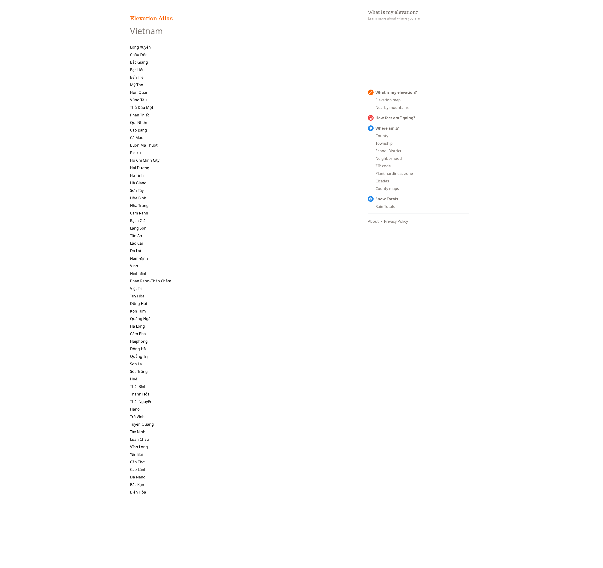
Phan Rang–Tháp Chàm (150, 281)
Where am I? (387, 128)
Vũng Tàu (138, 100)
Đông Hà (138, 348)
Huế (133, 379)
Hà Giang (138, 182)
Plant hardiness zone (394, 173)
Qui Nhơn (138, 122)
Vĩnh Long (139, 446)
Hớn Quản (139, 92)
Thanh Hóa (140, 394)
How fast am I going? (395, 117)
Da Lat (135, 250)
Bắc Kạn (137, 484)
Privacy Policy (396, 221)
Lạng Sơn (138, 228)
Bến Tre (136, 77)
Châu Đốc (138, 54)
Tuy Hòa (137, 296)
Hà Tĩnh (137, 175)
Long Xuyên (140, 47)
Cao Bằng (138, 130)
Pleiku (135, 152)
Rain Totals (385, 206)
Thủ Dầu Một (141, 107)
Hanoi (135, 409)
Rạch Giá (138, 220)
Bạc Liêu (137, 69)
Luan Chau (139, 439)
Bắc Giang (139, 62)
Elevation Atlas (151, 19)
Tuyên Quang (142, 424)
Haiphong (139, 341)
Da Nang (138, 477)
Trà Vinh (137, 416)
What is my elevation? (396, 92)
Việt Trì (136, 288)
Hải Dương (139, 167)
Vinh (134, 265)
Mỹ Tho (136, 84)
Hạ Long (137, 326)
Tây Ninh (137, 431)
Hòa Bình (138, 198)
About (373, 221)
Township (384, 143)
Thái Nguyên (141, 401)
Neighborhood (388, 158)
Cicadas (382, 181)
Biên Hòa (138, 492)
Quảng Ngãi (140, 318)
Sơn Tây (137, 190)
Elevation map (388, 100)
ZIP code (383, 166)
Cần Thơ (137, 462)
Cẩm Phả (138, 333)
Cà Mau (136, 137)
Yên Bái (136, 454)
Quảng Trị (139, 356)
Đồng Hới (138, 303)
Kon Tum (138, 311)
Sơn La (136, 363)
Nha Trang (139, 205)
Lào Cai (136, 243)
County (381, 135)
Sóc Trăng (139, 371)
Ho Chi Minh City (144, 160)
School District (388, 150)
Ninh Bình (138, 273)
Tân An (136, 235)
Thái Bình (138, 386)
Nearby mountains (392, 107)
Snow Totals (386, 199)
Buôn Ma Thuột (144, 145)
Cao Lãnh (138, 469)
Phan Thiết (139, 115)
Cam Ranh (139, 213)
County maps (387, 188)
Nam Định (139, 258)
